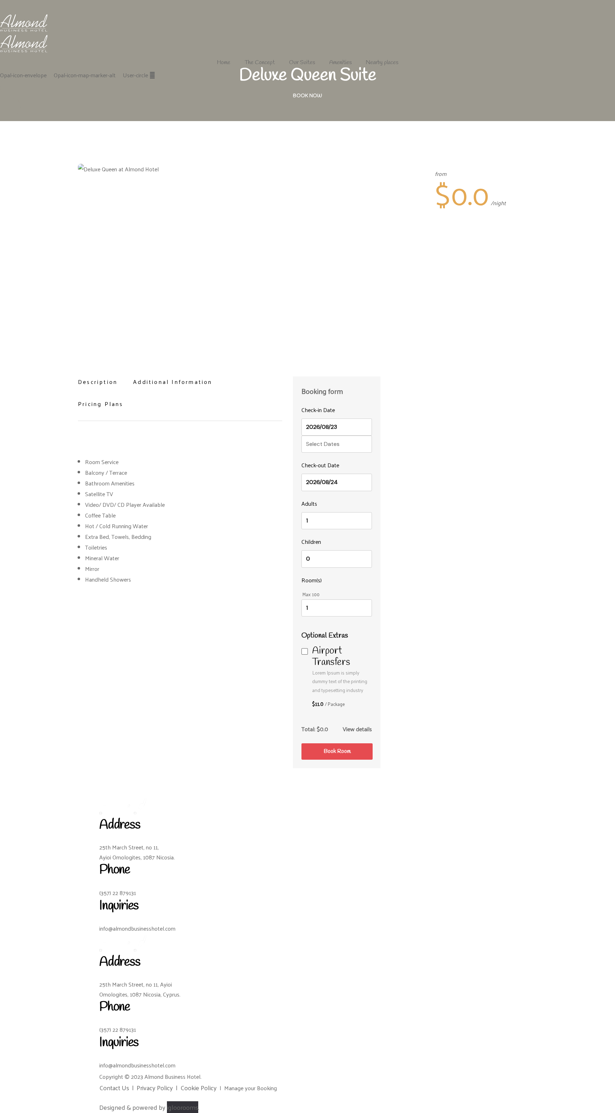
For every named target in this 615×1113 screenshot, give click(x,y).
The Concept (260, 62)
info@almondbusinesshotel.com (137, 928)
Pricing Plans (100, 404)
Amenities (340, 62)
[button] (307, 96)
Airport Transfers (331, 657)
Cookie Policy (198, 1087)
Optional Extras (325, 635)
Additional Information (172, 381)
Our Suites (302, 62)
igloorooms (182, 1107)
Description (97, 381)
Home (223, 62)
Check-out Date (320, 465)
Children (311, 541)
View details (357, 729)
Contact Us (114, 1087)
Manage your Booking (250, 1088)
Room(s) (311, 580)
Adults (309, 503)
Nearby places (382, 62)
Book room (337, 751)
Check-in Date (318, 410)
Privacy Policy (155, 1087)
